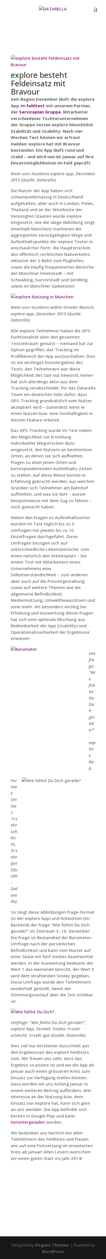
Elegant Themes (52, 1245)
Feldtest (36, 105)
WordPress (53, 1251)
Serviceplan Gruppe (40, 112)
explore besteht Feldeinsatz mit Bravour (39, 83)
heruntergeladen (28, 1122)
